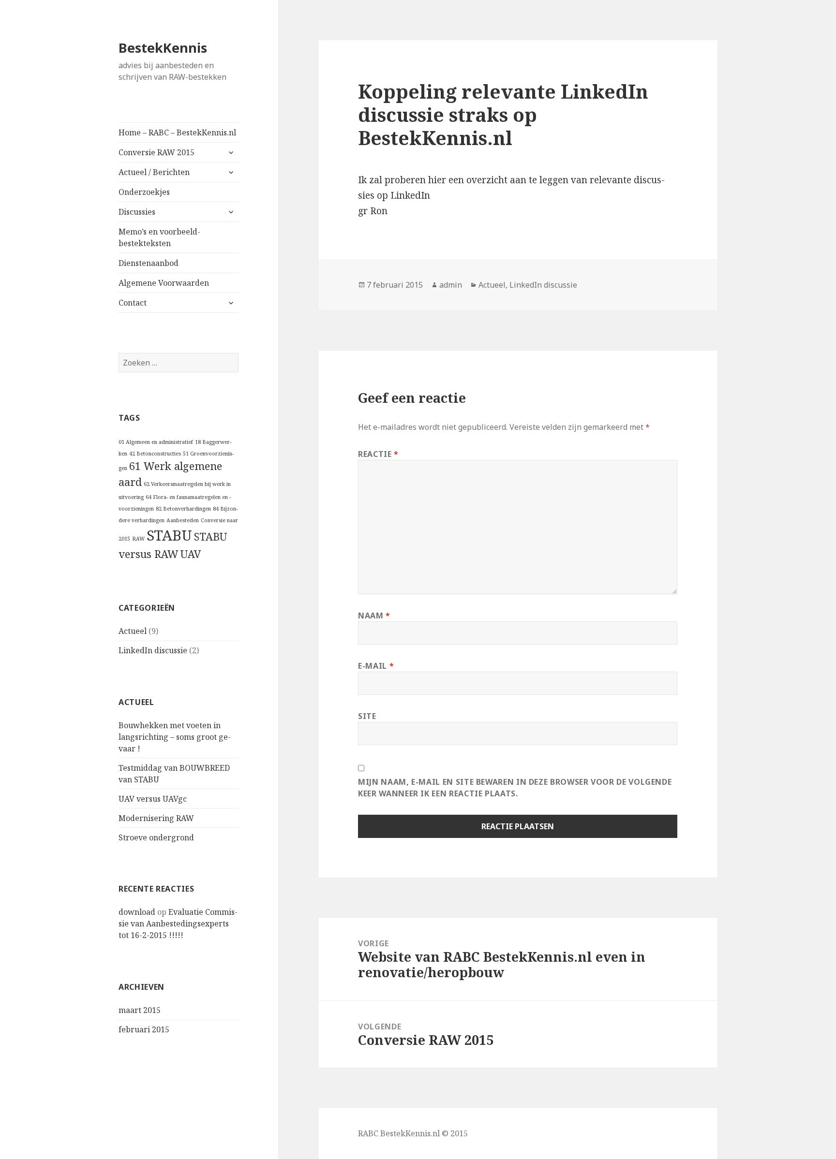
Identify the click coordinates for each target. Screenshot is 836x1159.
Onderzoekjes (144, 192)
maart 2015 (140, 1010)
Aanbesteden (182, 520)
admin (450, 284)
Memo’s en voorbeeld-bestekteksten (159, 237)
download (137, 912)
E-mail (376, 665)
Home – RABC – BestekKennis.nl (177, 132)
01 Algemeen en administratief (156, 442)
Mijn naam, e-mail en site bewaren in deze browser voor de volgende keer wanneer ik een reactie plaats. (515, 788)
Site (367, 716)
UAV (190, 554)
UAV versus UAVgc (153, 798)
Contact (133, 302)
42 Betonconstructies (155, 453)
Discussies (137, 211)
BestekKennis (163, 48)
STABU (169, 535)
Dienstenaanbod (149, 263)
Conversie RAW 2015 (156, 152)
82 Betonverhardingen (183, 508)
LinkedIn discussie (153, 650)
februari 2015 (144, 1029)
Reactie (378, 454)
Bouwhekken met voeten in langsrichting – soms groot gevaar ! (175, 737)
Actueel (133, 631)
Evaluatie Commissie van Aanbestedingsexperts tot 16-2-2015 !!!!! (178, 923)
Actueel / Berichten (154, 172)
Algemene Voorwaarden (164, 283)
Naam (374, 615)
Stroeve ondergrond (156, 837)
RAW (138, 538)
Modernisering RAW (156, 818)
